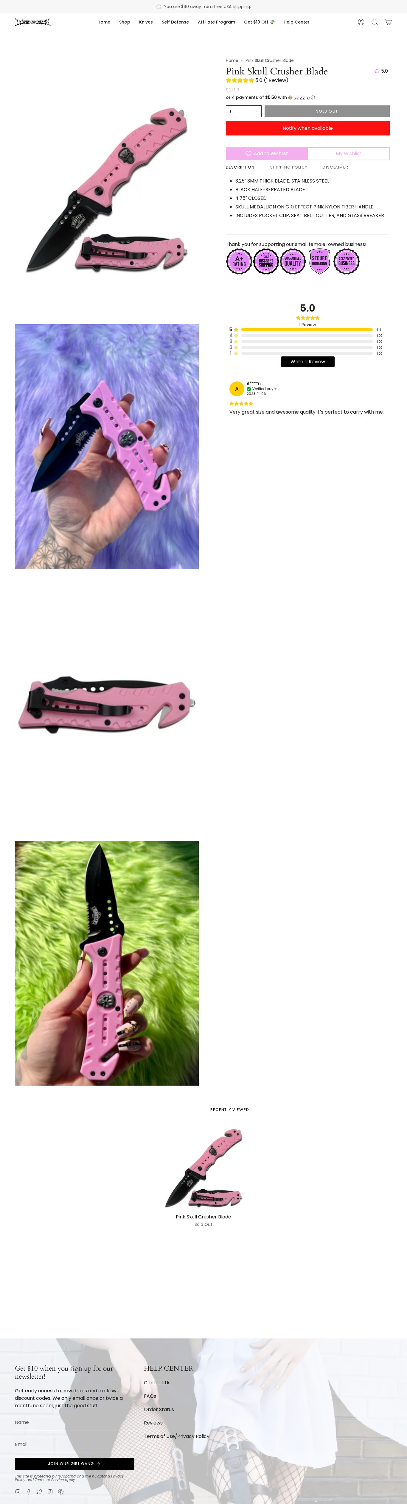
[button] (125, 22)
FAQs (150, 1396)
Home (232, 60)
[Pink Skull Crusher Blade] (203, 1167)
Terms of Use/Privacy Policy (176, 1436)
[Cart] (388, 22)
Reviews (153, 1422)
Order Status (159, 1409)
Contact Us (157, 1382)
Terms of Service (49, 1479)
